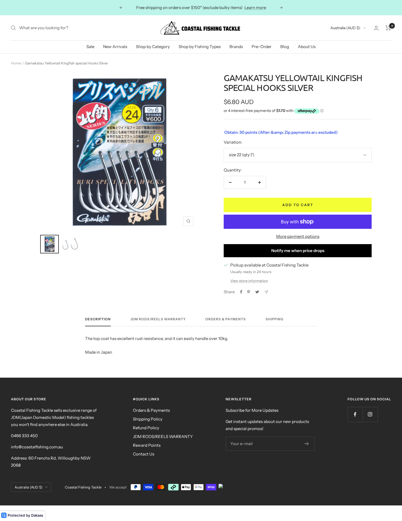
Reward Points (147, 445)
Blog (284, 46)
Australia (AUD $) (345, 27)
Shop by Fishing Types (200, 46)
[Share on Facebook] (241, 292)
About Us (307, 46)
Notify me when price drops (297, 250)
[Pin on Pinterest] (248, 292)
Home (16, 63)
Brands (236, 46)
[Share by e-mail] (266, 292)
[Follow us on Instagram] (370, 414)
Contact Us (143, 454)
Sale (90, 46)
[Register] (306, 444)
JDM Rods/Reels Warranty (158, 319)
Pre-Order (262, 46)
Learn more (255, 7)
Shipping (274, 319)
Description (98, 319)
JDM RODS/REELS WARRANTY (163, 436)
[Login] (376, 28)
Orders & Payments (225, 319)
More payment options (297, 236)
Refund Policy (146, 427)
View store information (249, 281)
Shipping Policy (147, 419)
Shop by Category (153, 46)
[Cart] (388, 28)
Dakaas (37, 515)
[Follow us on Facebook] (355, 414)
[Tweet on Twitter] (257, 292)
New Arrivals (115, 46)
